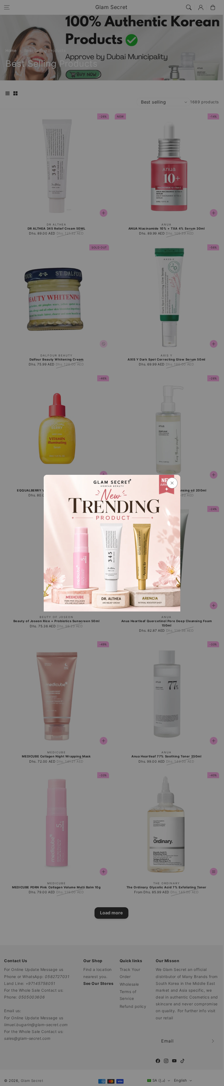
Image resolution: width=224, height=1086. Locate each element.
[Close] (172, 483)
